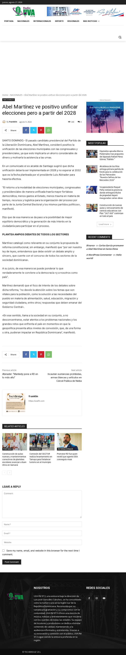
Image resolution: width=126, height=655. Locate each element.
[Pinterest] (41, 130)
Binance (90, 245)
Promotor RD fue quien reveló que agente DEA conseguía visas (67, 457)
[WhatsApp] (48, 130)
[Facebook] (26, 130)
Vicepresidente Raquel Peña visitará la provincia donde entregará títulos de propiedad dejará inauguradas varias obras (111, 192)
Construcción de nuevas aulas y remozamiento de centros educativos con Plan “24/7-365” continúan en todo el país (111, 210)
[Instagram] (96, 598)
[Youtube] (104, 598)
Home (5, 95)
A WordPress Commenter (99, 254)
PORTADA (7, 449)
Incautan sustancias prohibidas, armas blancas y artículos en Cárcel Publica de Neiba (65, 377)
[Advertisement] (63, 65)
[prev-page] (4, 473)
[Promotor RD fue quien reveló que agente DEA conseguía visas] (69, 441)
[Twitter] (33, 130)
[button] (120, 37)
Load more (104, 224)
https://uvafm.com (36, 401)
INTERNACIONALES (65, 449)
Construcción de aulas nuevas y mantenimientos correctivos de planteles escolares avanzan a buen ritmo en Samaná (14, 459)
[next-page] (10, 473)
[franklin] (4, 121)
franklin (13, 121)
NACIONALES (16, 95)
